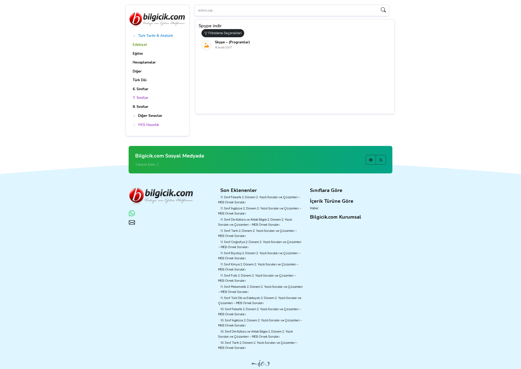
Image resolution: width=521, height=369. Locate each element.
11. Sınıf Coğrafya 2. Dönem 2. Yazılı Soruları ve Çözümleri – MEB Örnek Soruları (259, 244)
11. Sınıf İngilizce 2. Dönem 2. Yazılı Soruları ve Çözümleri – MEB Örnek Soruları (259, 210)
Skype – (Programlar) (232, 42)
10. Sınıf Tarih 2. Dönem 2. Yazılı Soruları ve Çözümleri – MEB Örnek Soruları (258, 345)
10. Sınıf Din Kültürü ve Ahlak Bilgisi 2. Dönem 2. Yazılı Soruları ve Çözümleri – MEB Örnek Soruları (255, 334)
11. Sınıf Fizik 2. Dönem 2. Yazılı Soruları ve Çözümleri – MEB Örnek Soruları (257, 278)
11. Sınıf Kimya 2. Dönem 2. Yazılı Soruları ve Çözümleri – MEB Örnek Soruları (258, 266)
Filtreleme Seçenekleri (224, 33)
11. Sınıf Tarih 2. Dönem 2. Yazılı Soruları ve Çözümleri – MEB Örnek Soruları (257, 233)
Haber (314, 208)
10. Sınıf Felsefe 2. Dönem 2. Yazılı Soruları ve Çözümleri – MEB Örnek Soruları (259, 311)
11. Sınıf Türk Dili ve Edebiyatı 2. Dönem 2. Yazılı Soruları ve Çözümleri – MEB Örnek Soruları (259, 300)
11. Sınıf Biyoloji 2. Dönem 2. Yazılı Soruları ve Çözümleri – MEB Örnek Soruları (259, 255)
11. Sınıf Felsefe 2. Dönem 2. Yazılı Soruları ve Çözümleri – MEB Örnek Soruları (259, 199)
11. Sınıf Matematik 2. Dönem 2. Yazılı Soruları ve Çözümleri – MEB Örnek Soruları (260, 289)
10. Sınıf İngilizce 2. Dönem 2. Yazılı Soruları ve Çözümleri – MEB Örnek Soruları (260, 322)
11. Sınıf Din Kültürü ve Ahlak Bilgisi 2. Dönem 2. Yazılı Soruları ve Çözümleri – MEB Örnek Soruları (255, 222)
